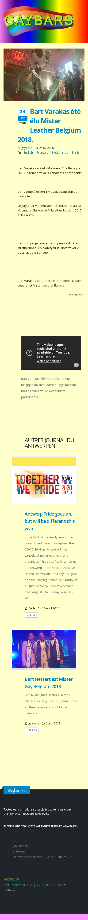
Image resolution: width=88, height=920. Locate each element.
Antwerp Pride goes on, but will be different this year (50, 521)
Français (42, 152)
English (28, 152)
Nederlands (60, 152)
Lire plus (32, 614)
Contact (9, 889)
